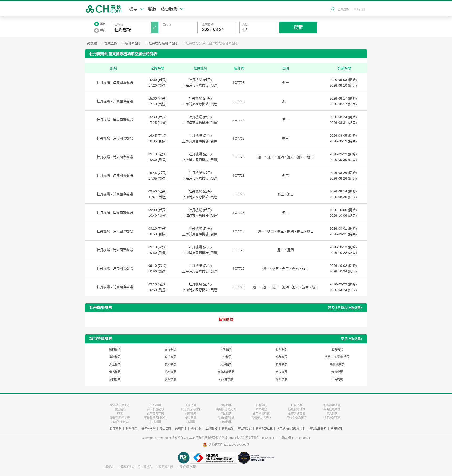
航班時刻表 (133, 43)
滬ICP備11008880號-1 (295, 438)
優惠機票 (332, 413)
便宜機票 (120, 409)
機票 (133, 9)
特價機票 (226, 422)
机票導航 (261, 405)
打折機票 (155, 422)
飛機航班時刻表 (120, 418)
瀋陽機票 (337, 349)
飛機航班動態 (226, 418)
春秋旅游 (227, 428)
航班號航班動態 (191, 409)
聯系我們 (131, 428)
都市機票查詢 (155, 413)
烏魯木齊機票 (226, 372)
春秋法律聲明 (317, 428)
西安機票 (281, 372)
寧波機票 (115, 357)
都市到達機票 (296, 413)
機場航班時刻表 (226, 409)
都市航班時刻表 (120, 405)
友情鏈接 (212, 428)
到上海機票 (145, 466)
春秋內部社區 (264, 428)
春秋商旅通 (244, 428)
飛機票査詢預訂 (297, 418)
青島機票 (115, 372)
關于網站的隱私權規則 (291, 428)
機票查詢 (110, 43)
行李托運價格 (331, 418)
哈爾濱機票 (337, 364)
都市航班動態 (155, 409)
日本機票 (155, 405)
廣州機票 (170, 379)
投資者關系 (148, 428)
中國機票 (226, 413)
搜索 (298, 27)
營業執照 (336, 428)
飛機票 (92, 43)
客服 (152, 9)
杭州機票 (170, 372)
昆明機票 (170, 349)
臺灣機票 (190, 405)
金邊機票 (337, 372)
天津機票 (226, 364)
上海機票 (337, 379)
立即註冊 (359, 9)
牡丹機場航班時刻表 (163, 43)
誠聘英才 (180, 428)
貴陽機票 (281, 364)
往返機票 (296, 405)
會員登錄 (343, 9)
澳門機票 (115, 379)
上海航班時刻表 (187, 466)
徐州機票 (281, 349)
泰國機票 (261, 409)
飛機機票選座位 (261, 418)
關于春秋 (115, 428)
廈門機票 (115, 349)
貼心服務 (169, 9)
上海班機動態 (164, 466)
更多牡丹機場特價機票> (345, 308)
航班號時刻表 (296, 409)
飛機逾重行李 (120, 422)
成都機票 (281, 357)
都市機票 (190, 413)
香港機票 (170, 357)
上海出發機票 (125, 466)
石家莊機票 (226, 379)
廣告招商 (165, 428)
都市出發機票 (331, 405)
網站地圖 (196, 428)
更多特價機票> (352, 339)
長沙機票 (170, 364)
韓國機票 (226, 405)
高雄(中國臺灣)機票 (337, 357)
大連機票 (115, 364)
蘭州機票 (281, 379)
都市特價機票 (261, 413)
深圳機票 (226, 349)
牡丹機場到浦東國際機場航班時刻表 (212, 43)
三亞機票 (226, 357)
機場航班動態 (331, 409)
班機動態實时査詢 (155, 418)
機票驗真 (190, 418)
